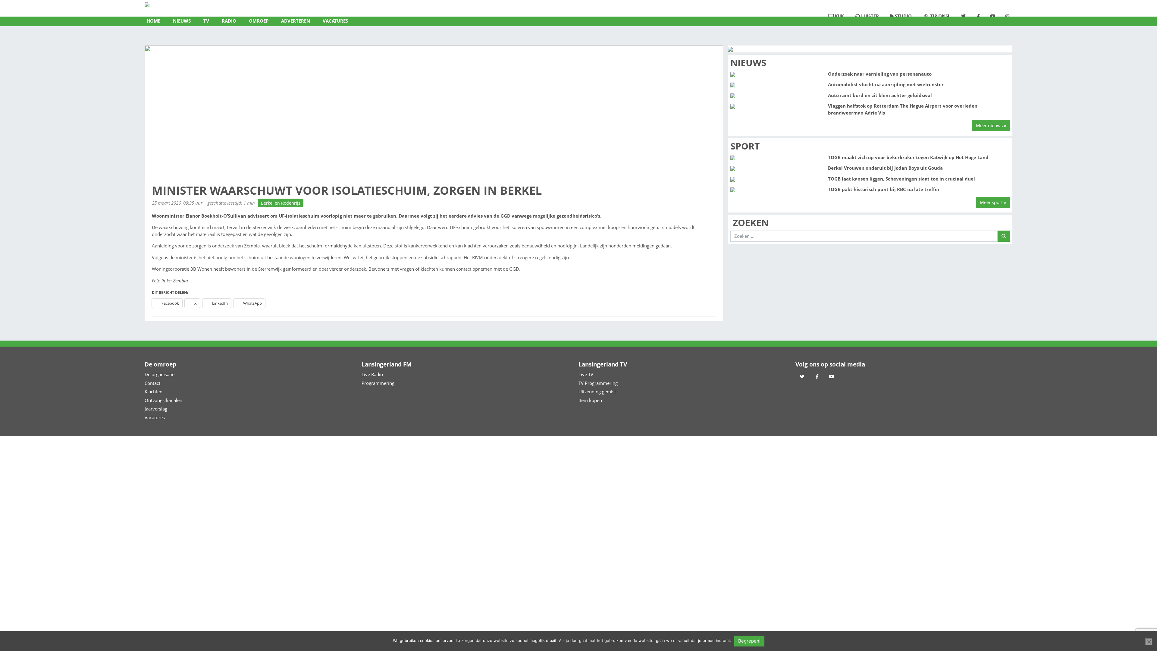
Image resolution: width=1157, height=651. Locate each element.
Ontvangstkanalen (163, 400)
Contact (152, 383)
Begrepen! (749, 641)
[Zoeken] (1004, 236)
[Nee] (1148, 641)
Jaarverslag (156, 409)
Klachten (153, 391)
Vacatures (155, 417)
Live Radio (372, 374)
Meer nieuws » (991, 125)
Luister (869, 16)
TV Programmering (598, 383)
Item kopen (590, 400)
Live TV (585, 374)
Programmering (378, 383)
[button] (182, 21)
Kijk (839, 16)
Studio (903, 16)
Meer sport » (993, 202)
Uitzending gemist (597, 391)
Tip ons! (939, 16)
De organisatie (159, 374)
